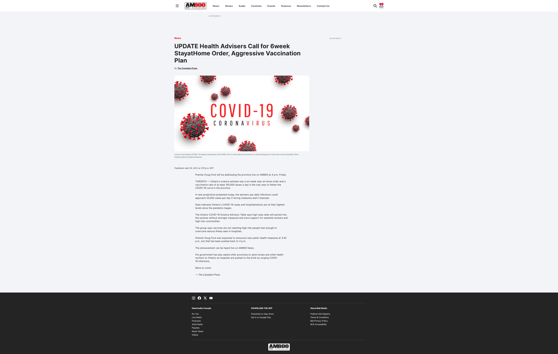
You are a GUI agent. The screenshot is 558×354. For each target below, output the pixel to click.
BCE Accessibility (318, 324)
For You (195, 314)
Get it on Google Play (261, 317)
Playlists (196, 328)
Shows (229, 6)
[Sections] (177, 6)
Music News (197, 331)
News (216, 6)
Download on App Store (262, 314)
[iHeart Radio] (381, 5)
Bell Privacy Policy (319, 321)
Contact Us (323, 6)
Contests (256, 6)
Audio (242, 6)
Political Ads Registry (320, 314)
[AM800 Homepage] (195, 5)
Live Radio (197, 317)
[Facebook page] (199, 298)
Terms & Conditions (319, 317)
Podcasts (196, 321)
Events (271, 6)
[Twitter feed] (205, 298)
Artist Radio (197, 324)
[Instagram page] (193, 298)
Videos (195, 335)
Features (286, 6)
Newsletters (304, 6)
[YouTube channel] (211, 298)
